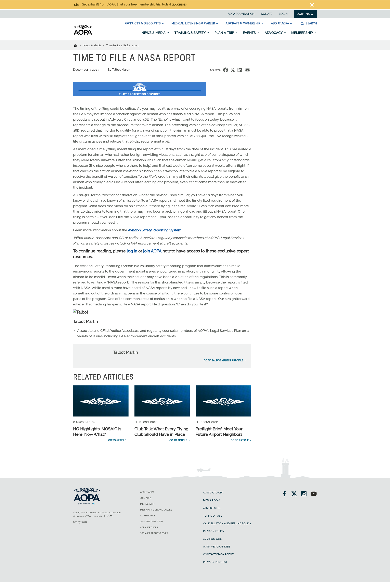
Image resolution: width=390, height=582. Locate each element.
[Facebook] (285, 494)
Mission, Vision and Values (156, 509)
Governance (147, 515)
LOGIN (283, 13)
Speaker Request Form (154, 533)
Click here (178, 4)
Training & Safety (190, 33)
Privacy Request (215, 562)
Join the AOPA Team (151, 521)
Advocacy (274, 33)
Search (311, 23)
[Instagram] (305, 494)
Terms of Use (212, 515)
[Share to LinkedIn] (239, 69)
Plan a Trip (224, 33)
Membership (302, 33)
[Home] (78, 45)
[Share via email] (247, 69)
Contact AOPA (213, 492)
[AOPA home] (83, 34)
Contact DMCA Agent (218, 554)
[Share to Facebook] (225, 69)
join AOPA (152, 251)
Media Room (211, 500)
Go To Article (117, 440)
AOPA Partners (149, 527)
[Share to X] (232, 69)
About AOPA (280, 23)
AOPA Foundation (241, 13)
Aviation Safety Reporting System (154, 230)
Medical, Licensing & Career (193, 23)
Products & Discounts (143, 23)
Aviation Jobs (212, 538)
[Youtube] (313, 494)
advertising (211, 508)
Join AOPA (145, 498)
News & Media (154, 33)
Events (250, 33)
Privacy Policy (213, 531)
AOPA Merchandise (216, 546)
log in (132, 251)
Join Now (305, 13)
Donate (266, 13)
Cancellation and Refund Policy (227, 523)
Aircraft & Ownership (243, 23)
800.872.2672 (80, 522)
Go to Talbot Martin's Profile (223, 360)
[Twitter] (295, 494)
